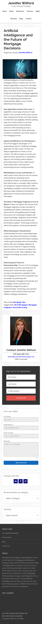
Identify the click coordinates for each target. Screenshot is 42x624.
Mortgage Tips (19, 302)
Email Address (9, 424)
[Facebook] (21, 481)
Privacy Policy (6, 537)
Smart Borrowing (20, 307)
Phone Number (8, 433)
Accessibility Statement (10, 533)
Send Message (21, 463)
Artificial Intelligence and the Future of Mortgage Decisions (18, 39)
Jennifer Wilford (21, 3)
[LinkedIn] (16, 481)
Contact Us (6, 546)
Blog (3, 541)
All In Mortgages (21, 305)
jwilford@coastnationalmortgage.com (21, 356)
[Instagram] (25, 481)
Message (7, 441)
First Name (8, 416)
